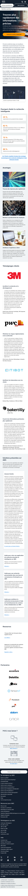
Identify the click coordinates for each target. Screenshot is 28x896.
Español (2, 872)
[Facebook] (10, 857)
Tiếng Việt (21, 872)
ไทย (10, 874)
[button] (7, 5)
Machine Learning (6, 9)
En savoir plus (13, 763)
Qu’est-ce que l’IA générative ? (7, 790)
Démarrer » (6, 566)
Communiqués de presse (6, 799)
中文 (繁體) (3, 876)
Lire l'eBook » (7, 637)
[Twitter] (4, 857)
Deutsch (18, 870)
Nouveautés (3, 796)
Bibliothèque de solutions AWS (7, 809)
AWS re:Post (3, 845)
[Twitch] (4, 860)
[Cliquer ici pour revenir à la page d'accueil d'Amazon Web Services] (3, 2)
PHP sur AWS (3, 832)
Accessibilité (10, 879)
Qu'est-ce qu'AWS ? (5, 777)
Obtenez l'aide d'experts (6, 841)
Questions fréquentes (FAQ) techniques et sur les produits (13, 813)
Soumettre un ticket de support (7, 843)
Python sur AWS (4, 828)
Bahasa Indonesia (11, 870)
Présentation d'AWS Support (7, 849)
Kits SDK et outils (4, 824)
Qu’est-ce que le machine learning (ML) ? (9, 792)
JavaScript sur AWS (5, 834)
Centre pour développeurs (6, 823)
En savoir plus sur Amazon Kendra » (12, 546)
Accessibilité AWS (4, 781)
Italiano (11, 872)
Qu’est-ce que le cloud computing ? (8, 779)
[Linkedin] (17, 857)
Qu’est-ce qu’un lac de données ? (7, 787)
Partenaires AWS (4, 816)
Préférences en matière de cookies (8, 883)
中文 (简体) (22, 874)
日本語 (13, 874)
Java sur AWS (3, 830)
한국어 (17, 874)
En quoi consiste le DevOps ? (7, 783)
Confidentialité (4, 879)
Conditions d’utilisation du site (7, 881)
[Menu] (25, 1)
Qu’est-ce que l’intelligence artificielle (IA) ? (10, 788)
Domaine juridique (5, 851)
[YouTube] (10, 860)
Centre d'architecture (5, 811)
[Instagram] (24, 857)
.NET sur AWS (3, 826)
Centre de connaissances (6, 847)
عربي (5, 870)
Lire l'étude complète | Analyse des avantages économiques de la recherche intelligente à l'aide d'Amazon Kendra (14, 157)
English (22, 870)
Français (6, 872)
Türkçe (2, 874)
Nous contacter (13, 748)
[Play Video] (14, 92)
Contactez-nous (4, 840)
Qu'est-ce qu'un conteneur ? (6, 785)
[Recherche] (22, 1)
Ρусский (6, 874)
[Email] (24, 860)
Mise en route (3, 805)
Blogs (2, 798)
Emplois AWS (3, 853)
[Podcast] (17, 860)
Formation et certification (6, 807)
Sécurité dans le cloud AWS (6, 794)
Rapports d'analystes (5, 815)
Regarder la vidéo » (8, 652)
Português (16, 872)
